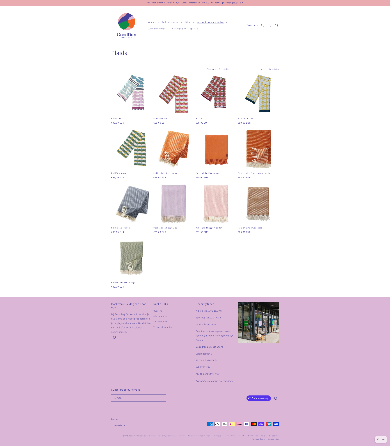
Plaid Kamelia (117, 118)
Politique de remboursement (199, 436)
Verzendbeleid (160, 321)
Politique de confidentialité (225, 436)
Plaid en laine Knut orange (165, 173)
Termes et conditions (163, 327)
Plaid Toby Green (118, 173)
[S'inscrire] (162, 398)
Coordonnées (273, 439)
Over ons (157, 310)
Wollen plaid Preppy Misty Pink (209, 228)
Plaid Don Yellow (245, 118)
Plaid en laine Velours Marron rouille (254, 173)
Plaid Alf (199, 118)
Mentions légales (258, 439)
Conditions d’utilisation (248, 436)
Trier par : (211, 69)
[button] (153, 22)
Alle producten (160, 316)
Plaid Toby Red (160, 118)
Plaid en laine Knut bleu (122, 228)
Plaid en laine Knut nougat (250, 228)
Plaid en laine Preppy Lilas (165, 228)
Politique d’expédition (270, 436)
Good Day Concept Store (138, 436)
